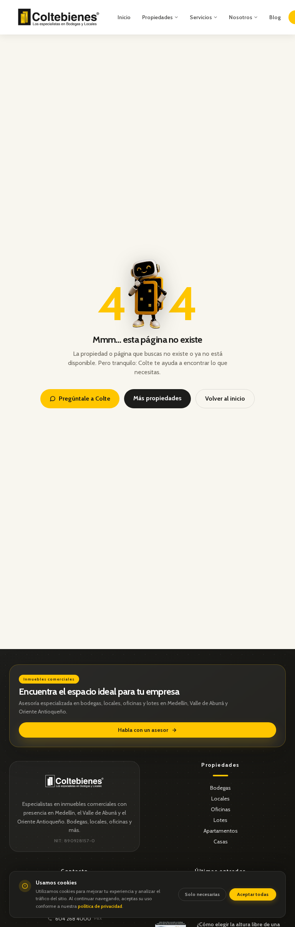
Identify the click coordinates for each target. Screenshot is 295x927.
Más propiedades (157, 398)
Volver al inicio (225, 398)
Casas (221, 841)
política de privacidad (100, 906)
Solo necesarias (202, 894)
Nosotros (240, 17)
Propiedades (157, 17)
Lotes (220, 820)
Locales (220, 798)
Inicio (124, 17)
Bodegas (220, 787)
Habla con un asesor (143, 729)
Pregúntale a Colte (84, 398)
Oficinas (220, 809)
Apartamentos (221, 830)
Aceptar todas (252, 894)
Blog (275, 17)
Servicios (201, 17)
